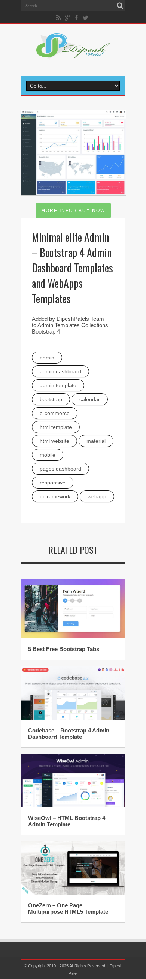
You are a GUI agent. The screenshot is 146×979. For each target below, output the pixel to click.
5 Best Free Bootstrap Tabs (63, 649)
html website (54, 441)
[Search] (119, 5)
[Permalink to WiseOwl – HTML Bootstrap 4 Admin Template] (73, 805)
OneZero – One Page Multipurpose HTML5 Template (68, 908)
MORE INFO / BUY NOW (73, 210)
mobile (47, 455)
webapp (97, 496)
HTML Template (56, 427)
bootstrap (51, 399)
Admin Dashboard (60, 371)
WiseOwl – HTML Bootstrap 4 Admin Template (66, 821)
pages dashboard (60, 469)
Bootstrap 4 (46, 331)
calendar (89, 399)
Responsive (53, 483)
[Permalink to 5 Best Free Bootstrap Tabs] (73, 636)
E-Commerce (55, 413)
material (96, 441)
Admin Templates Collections (72, 325)
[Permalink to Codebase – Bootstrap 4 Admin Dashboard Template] (73, 718)
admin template (58, 385)
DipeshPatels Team (80, 319)
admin (47, 358)
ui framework (55, 496)
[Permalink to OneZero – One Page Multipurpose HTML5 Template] (73, 893)
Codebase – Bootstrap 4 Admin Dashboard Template (68, 733)
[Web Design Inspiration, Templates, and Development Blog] (73, 54)
